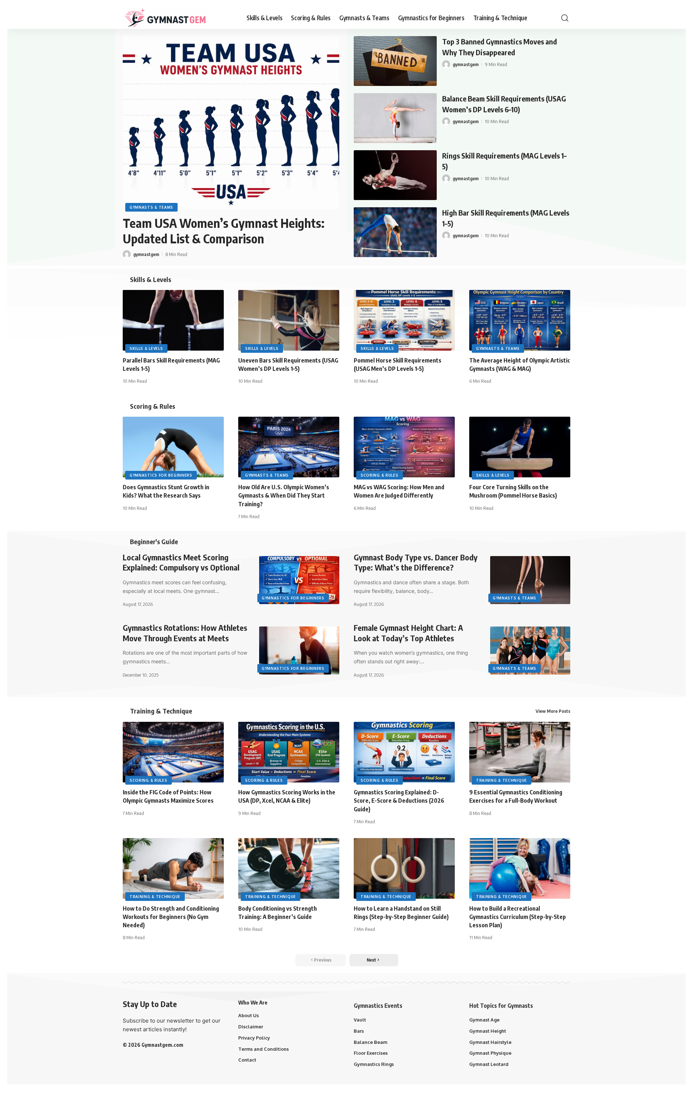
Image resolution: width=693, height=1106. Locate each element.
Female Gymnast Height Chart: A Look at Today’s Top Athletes (408, 633)
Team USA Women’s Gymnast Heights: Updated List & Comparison (223, 230)
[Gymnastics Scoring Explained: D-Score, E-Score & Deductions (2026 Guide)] (404, 752)
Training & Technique (161, 711)
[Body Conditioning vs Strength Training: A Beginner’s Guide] (288, 868)
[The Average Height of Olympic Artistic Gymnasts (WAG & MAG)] (519, 320)
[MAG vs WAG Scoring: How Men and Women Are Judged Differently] (404, 447)
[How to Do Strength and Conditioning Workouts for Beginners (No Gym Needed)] (173, 868)
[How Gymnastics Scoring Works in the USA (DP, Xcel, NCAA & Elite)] (288, 752)
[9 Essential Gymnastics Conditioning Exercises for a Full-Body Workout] (519, 752)
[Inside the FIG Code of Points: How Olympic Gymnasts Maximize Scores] (173, 752)
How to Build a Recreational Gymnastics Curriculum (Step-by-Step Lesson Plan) (517, 917)
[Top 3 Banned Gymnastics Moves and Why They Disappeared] (395, 61)
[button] (564, 18)
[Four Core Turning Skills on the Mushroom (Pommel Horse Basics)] (519, 447)
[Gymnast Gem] (165, 18)
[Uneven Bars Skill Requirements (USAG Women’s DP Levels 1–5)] (288, 320)
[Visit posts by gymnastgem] (127, 254)
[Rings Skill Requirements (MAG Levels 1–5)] (395, 175)
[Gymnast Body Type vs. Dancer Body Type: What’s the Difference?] (530, 580)
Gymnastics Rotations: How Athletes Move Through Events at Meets (185, 633)
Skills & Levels (150, 279)
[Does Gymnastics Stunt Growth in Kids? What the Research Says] (173, 447)
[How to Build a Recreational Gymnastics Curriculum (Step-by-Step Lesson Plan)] (519, 868)
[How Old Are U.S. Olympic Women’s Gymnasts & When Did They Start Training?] (288, 447)
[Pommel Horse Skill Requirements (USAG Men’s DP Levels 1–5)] (404, 320)
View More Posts (553, 711)
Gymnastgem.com (162, 1045)
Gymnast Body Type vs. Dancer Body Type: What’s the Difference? (416, 562)
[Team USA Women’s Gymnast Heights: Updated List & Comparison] (231, 122)
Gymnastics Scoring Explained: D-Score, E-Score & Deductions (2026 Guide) (399, 800)
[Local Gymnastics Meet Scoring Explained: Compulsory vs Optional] (299, 580)
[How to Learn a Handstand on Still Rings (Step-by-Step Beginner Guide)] (404, 868)
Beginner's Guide (154, 541)
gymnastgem (146, 254)
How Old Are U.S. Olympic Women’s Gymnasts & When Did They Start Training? (283, 495)
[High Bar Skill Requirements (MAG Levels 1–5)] (395, 232)
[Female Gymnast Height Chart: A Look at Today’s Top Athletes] (530, 650)
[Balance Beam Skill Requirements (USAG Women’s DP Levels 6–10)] (395, 118)
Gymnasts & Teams (151, 207)
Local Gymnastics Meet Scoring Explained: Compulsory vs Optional (181, 562)
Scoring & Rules (152, 406)
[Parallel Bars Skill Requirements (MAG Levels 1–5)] (173, 320)
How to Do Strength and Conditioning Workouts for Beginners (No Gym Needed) (171, 917)
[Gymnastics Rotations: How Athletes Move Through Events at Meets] (299, 650)
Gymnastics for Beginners (161, 475)
